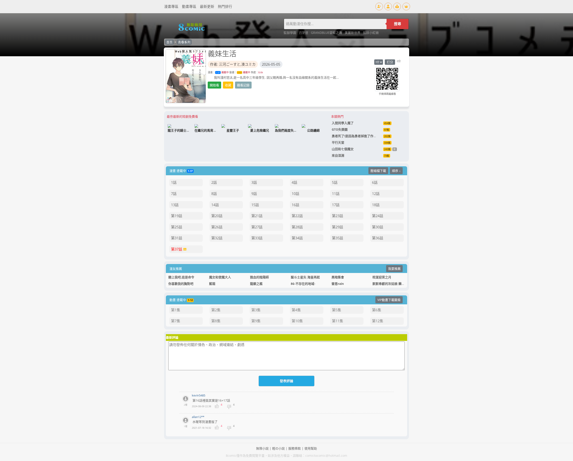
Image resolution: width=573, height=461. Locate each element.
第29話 (337, 227)
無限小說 (262, 448)
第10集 (297, 320)
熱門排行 (225, 6)
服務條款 (294, 448)
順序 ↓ (396, 171)
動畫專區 (189, 6)
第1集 (175, 309)
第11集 (337, 320)
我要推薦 (394, 268)
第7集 (175, 320)
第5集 (336, 309)
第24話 (377, 215)
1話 (174, 182)
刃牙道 (304, 32)
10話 (295, 193)
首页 (169, 42)
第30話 (377, 227)
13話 (175, 204)
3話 (254, 182)
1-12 (239, 72)
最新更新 (207, 6)
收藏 (228, 85)
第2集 (215, 309)
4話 (294, 182)
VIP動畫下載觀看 (389, 300)
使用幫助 (310, 448)
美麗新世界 (353, 32)
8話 (214, 193)
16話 (295, 204)
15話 (255, 204)
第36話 (377, 238)
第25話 (176, 227)
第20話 (216, 215)
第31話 (176, 238)
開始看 (214, 85)
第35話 (337, 238)
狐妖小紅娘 (371, 32)
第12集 (377, 320)
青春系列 (184, 42)
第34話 (297, 238)
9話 (254, 193)
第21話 (257, 215)
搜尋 (397, 24)
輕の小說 (278, 448)
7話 (174, 193)
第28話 (297, 227)
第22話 (297, 215)
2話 (214, 182)
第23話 (337, 215)
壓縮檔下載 (378, 171)
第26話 (216, 227)
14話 (215, 204)
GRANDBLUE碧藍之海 (327, 32)
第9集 (256, 320)
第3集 (256, 309)
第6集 (376, 309)
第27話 (257, 227)
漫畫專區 (171, 6)
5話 (335, 182)
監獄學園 (290, 32)
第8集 (215, 320)
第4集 (296, 309)
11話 (336, 193)
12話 (376, 193)
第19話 (176, 215)
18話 (376, 204)
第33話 (257, 238)
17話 (336, 204)
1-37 (218, 72)
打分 (390, 62)
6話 (375, 182)
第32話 (216, 238)
